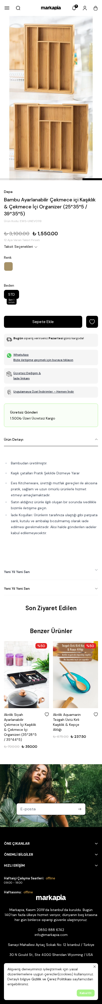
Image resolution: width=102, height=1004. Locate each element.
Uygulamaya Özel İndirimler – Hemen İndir (43, 392)
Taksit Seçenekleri (18, 246)
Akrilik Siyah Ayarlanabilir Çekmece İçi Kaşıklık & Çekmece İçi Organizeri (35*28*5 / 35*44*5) (20, 727)
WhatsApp (21, 355)
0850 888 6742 (51, 929)
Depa (8, 191)
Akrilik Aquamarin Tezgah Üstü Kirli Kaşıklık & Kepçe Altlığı (67, 722)
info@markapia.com (51, 934)
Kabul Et (86, 993)
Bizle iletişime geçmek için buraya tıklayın (43, 360)
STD (11, 295)
